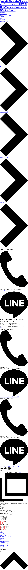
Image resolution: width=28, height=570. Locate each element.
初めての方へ (3, 14)
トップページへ (4, 327)
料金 (1, 18)
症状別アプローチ (4, 19)
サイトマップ (3, 548)
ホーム (1, 532)
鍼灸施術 (2, 16)
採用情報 (2, 546)
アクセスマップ (4, 544)
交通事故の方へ (4, 21)
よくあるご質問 (4, 545)
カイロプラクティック (5, 15)
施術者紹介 (2, 12)
